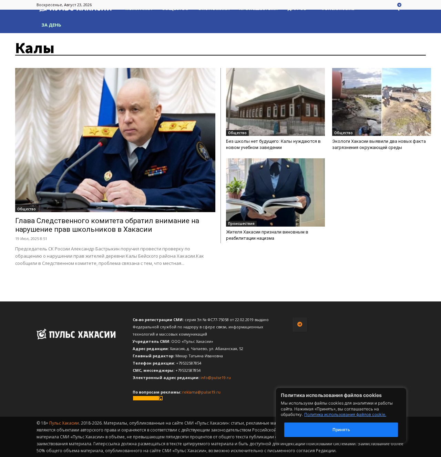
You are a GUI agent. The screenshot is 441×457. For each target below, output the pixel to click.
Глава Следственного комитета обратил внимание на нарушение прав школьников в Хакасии (107, 225)
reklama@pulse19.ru (201, 392)
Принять (341, 429)
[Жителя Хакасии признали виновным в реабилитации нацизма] (275, 192)
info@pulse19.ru (216, 377)
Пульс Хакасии (64, 423)
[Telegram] (399, 5)
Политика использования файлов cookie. (345, 414)
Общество (26, 209)
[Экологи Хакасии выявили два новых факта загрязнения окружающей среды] (381, 102)
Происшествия (241, 223)
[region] (351, 415)
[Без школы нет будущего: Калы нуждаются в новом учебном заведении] (275, 102)
